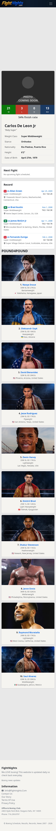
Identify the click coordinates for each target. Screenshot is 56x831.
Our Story (6, 796)
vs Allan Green (14, 191)
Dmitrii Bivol (29, 501)
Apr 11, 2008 (46, 221)
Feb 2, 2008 (47, 237)
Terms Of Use (8, 800)
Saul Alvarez (29, 676)
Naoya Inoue (29, 284)
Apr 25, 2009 (46, 191)
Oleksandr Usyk (29, 328)
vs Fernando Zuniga (17, 237)
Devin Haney (29, 457)
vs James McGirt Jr (17, 220)
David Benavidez (29, 372)
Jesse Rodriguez (29, 413)
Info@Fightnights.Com (16, 790)
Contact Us (7, 793)
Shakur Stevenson (29, 544)
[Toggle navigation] (50, 3)
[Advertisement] (28, 37)
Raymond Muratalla (29, 632)
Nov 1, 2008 (47, 207)
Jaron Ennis (29, 588)
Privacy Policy (8, 803)
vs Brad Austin (15, 207)
